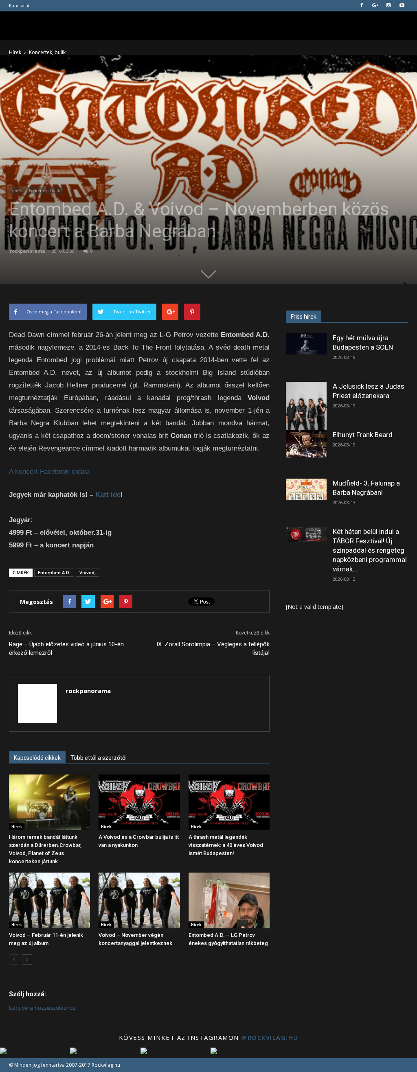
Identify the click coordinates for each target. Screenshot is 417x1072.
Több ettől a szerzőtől (98, 758)
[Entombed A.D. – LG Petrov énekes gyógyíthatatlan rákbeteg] (229, 900)
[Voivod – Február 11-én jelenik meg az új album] (49, 900)
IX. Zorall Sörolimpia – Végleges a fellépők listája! (213, 648)
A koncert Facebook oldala (49, 471)
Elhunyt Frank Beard (363, 435)
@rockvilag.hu (269, 1037)
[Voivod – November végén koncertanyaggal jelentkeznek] (139, 900)
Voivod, (87, 572)
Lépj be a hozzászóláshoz (42, 1007)
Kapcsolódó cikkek (37, 758)
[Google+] (375, 5)
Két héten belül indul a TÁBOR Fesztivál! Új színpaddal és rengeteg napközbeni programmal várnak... (370, 550)
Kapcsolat (19, 5)
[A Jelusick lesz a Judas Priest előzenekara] (306, 407)
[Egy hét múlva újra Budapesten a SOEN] (306, 343)
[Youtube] (402, 5)
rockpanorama (27, 251)
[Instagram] (388, 5)
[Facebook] (362, 5)
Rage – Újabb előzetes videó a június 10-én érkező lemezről (66, 648)
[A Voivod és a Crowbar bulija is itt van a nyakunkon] (139, 802)
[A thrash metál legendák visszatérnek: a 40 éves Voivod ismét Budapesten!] (229, 802)
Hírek (16, 190)
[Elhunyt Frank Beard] (306, 443)
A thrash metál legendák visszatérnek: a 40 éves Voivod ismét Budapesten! (226, 845)
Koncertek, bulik (44, 190)
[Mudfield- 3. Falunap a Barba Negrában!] (306, 489)
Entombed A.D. (54, 572)
